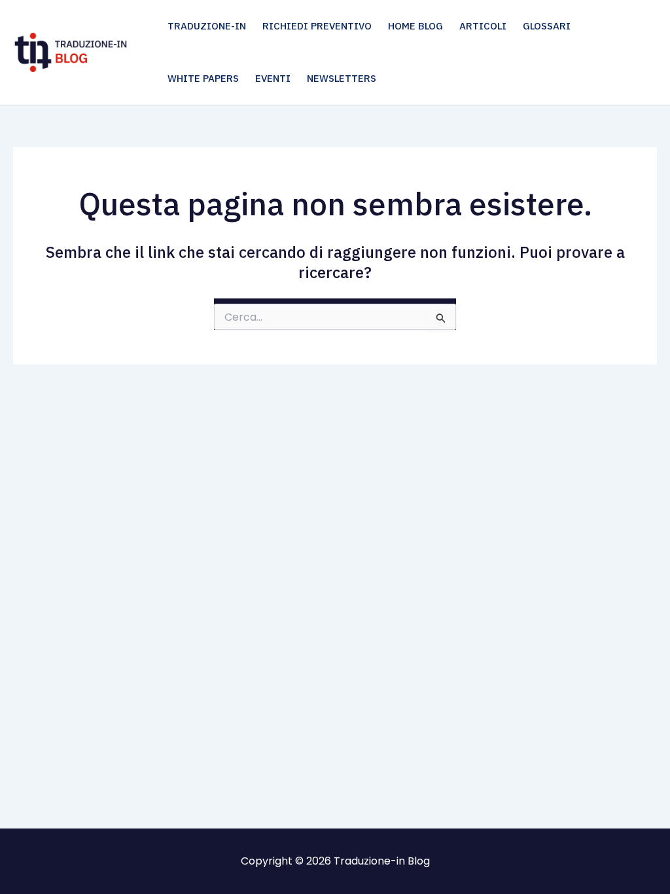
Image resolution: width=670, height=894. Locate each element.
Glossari (547, 26)
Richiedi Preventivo (317, 26)
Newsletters (341, 78)
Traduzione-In (207, 26)
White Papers (203, 78)
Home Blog (415, 26)
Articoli (482, 26)
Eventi (273, 78)
